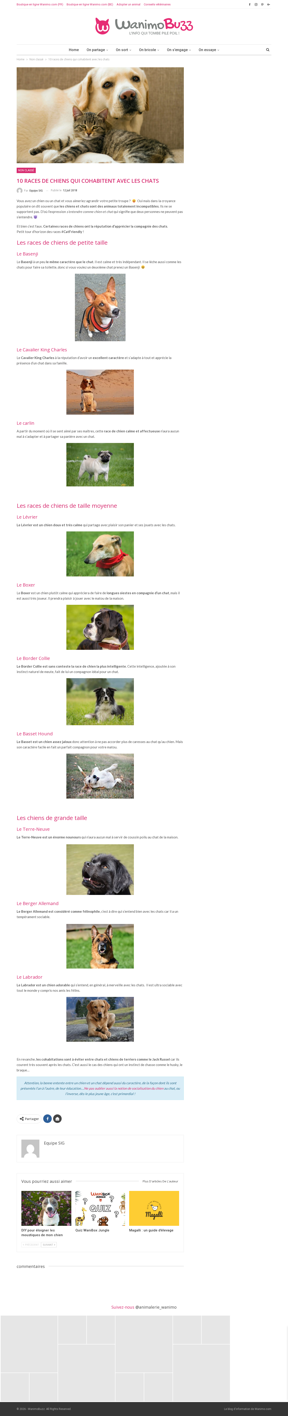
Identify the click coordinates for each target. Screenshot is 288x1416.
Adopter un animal (128, 4)
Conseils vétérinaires (157, 4)
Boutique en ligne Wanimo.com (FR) (40, 4)
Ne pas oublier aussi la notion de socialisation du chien (123, 1088)
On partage (96, 50)
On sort (122, 50)
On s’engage (177, 50)
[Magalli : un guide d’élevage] (154, 1208)
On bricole (147, 50)
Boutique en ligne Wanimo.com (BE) (90, 4)
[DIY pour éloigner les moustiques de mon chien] (46, 1208)
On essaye (207, 50)
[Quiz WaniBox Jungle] (100, 1208)
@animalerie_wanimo (156, 1307)
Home (74, 50)
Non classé (26, 170)
